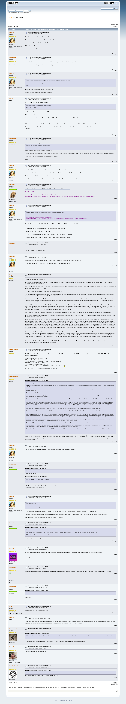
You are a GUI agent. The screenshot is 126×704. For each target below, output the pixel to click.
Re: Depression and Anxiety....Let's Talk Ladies (39, 57)
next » (116, 24)
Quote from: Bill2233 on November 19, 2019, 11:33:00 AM (37, 633)
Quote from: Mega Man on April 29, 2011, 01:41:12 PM (36, 380)
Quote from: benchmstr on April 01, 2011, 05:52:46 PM (36, 78)
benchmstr (12, 57)
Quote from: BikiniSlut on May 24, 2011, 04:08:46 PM (36, 468)
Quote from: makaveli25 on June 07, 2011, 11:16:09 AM (36, 590)
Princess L (65, 21)
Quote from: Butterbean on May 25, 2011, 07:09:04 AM (36, 500)
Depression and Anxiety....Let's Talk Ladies (38, 32)
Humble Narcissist (14, 666)
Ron (69, 21)
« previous (113, 24)
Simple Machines (69, 700)
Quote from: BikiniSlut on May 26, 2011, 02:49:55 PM (36, 527)
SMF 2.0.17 (57, 700)
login (20, 8)
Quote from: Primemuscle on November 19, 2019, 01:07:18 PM (38, 670)
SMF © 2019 (62, 700)
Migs (10, 606)
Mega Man (12, 275)
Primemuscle (13, 629)
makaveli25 (12, 567)
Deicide (11, 548)
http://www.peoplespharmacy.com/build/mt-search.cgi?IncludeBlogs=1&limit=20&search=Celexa (47, 188)
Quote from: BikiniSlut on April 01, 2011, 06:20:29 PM (36, 143)
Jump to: (98, 691)
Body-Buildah (13, 647)
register (24, 8)
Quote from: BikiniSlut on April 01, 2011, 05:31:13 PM (36, 102)
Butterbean (72, 21)
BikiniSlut (12, 32)
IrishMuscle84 (13, 349)
